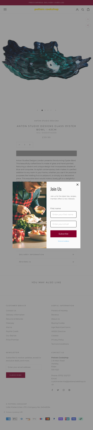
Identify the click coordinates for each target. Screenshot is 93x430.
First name (55, 208)
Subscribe (63, 233)
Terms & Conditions (63, 241)
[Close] (77, 184)
